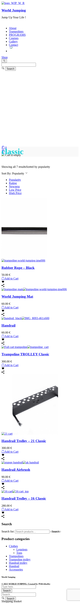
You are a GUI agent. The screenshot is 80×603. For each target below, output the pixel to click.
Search (55, 531)
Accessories (16, 569)
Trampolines (16, 556)
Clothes (13, 546)
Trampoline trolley (20, 559)
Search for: (7, 531)
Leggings (21, 549)
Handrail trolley (18, 562)
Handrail (14, 566)
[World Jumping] (13, 3)
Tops (19, 552)
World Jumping (13, 10)
